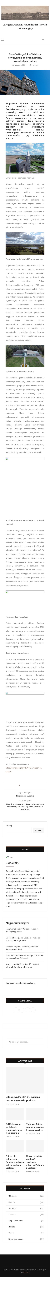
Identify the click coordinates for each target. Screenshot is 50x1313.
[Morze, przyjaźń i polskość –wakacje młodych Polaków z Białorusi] (35, 1146)
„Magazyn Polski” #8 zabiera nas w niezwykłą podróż (22, 930)
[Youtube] (36, 40)
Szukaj (9, 825)
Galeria (26, 1202)
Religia (26, 1226)
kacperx (26, 1272)
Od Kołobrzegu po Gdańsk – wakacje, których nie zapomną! (23, 939)
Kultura (26, 1214)
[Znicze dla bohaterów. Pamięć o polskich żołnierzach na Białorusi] (15, 1146)
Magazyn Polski (26, 1220)
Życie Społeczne (26, 1239)
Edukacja (26, 1196)
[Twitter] (30, 40)
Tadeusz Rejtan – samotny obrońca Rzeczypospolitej (35, 1127)
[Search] (47, 40)
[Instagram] (33, 40)
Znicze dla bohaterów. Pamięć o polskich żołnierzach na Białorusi (24, 956)
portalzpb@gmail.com (25, 983)
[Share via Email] (29, 785)
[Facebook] (27, 40)
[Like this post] (21, 785)
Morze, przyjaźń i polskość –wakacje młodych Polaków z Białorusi (23, 965)
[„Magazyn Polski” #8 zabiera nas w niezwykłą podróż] (25, 1080)
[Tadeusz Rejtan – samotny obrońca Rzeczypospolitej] (35, 1114)
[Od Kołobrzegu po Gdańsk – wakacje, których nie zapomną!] (15, 1114)
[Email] (39, 40)
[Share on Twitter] (27, 785)
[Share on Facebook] (24, 785)
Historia (26, 1208)
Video (26, 1233)
